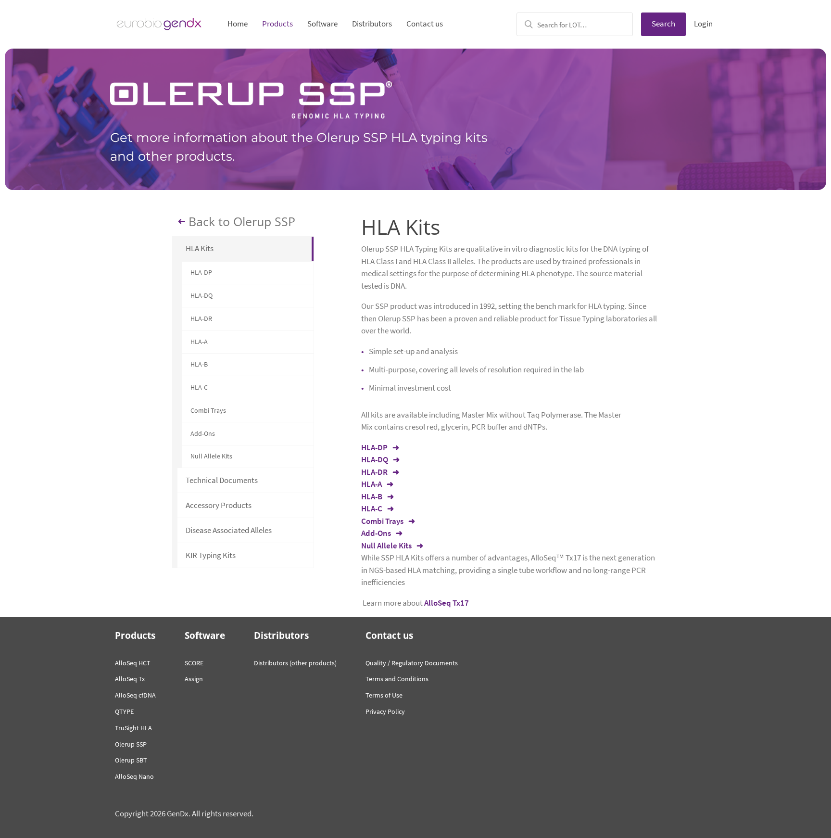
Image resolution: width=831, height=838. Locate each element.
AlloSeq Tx (130, 678)
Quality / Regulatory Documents (411, 663)
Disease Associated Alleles (229, 530)
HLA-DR (201, 318)
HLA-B (199, 364)
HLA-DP (201, 272)
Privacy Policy (385, 711)
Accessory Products (219, 505)
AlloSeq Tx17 (446, 602)
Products (277, 23)
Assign (194, 678)
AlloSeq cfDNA (135, 695)
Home (237, 23)
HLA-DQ (201, 295)
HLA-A (199, 341)
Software (322, 23)
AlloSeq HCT (133, 663)
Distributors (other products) (295, 663)
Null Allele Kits (211, 456)
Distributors (372, 23)
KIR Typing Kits (211, 555)
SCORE (194, 663)
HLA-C (199, 387)
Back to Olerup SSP (242, 222)
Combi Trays (208, 410)
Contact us (424, 23)
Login (703, 23)
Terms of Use (384, 695)
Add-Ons (202, 433)
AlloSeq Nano (134, 776)
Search (663, 23)
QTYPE (124, 711)
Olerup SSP (131, 744)
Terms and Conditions (396, 678)
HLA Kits (200, 248)
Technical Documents (222, 480)
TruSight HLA (133, 728)
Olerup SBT (131, 760)
